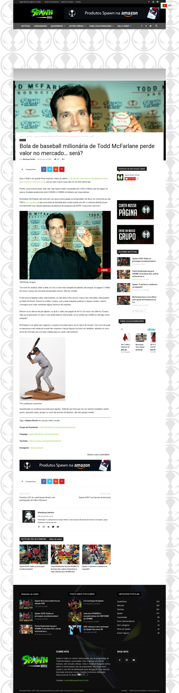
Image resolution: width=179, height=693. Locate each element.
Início (21, 136)
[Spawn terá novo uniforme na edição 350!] (26, 604)
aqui (26, 202)
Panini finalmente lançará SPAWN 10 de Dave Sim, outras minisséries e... (145, 273)
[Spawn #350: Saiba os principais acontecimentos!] (34, 554)
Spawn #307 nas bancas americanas (95, 497)
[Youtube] (157, 2)
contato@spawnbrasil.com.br (76, 680)
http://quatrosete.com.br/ (45, 516)
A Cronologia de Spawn (93, 601)
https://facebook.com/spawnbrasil (43, 434)
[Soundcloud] (49, 527)
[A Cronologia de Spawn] (74, 604)
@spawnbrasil (37, 448)
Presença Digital (77, 690)
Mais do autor (55, 539)
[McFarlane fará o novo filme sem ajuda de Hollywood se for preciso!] (123, 300)
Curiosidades (40, 26)
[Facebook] (149, 2)
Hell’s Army (123, 26)
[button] (156, 26)
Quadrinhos (57, 26)
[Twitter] (54, 527)
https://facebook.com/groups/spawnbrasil (57, 427)
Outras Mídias (76, 26)
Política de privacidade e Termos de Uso (144, 690)
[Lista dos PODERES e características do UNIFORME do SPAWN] (74, 616)
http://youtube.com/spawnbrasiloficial (45, 441)
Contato (78, 2)
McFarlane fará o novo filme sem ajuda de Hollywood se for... (144, 299)
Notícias (25, 26)
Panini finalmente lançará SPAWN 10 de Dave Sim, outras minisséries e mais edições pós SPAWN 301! (65, 569)
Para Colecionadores (100, 26)
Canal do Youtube (67, 2)
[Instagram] (153, 2)
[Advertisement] (89, 48)
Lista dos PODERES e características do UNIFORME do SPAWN (96, 616)
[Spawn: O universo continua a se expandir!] (96, 554)
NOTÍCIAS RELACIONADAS (33, 539)
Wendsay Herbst (29, 159)
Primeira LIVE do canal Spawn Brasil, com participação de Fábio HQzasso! (37, 498)
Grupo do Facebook (52, 2)
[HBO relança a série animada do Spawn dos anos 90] (74, 630)
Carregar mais (137, 311)
